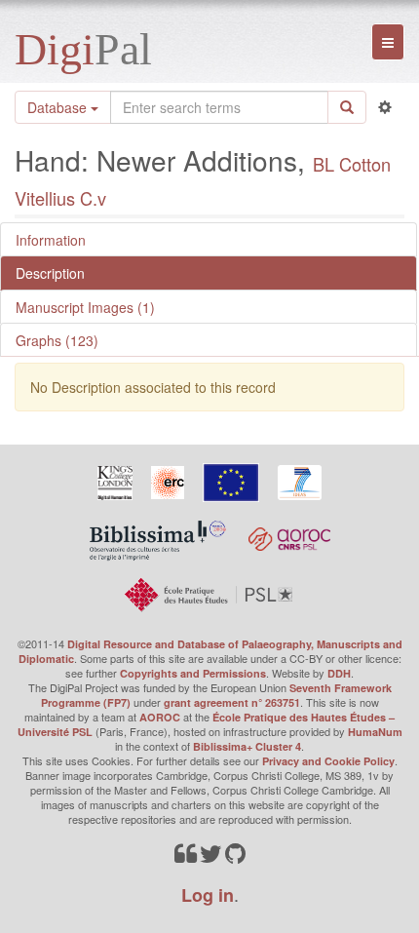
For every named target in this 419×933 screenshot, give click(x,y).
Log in (207, 895)
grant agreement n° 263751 (232, 702)
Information (51, 240)
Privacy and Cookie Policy (328, 761)
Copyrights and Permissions (193, 673)
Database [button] (59, 107)
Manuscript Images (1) (85, 307)
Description (50, 273)
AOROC (159, 717)
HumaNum (375, 731)
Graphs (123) (57, 340)
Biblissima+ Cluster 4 (247, 746)
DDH (339, 673)
